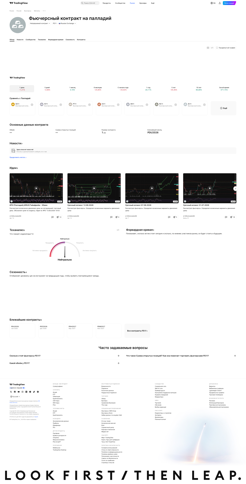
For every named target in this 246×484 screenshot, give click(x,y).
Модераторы (159, 397)
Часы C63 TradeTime (108, 442)
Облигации (56, 396)
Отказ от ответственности (110, 450)
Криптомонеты (58, 398)
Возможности (106, 386)
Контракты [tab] (81, 40)
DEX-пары (56, 403)
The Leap (104, 405)
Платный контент (160, 419)
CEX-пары (56, 400)
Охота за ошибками (107, 460)
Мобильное (56, 448)
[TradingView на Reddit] (38, 391)
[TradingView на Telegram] (30, 391)
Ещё (152, 3)
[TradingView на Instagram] (22, 391)
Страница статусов (107, 462)
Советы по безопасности (109, 458)
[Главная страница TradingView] (19, 3)
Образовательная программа (219, 407)
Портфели (56, 433)
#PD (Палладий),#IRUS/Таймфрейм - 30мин (28, 205)
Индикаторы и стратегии (163, 413)
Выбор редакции (160, 407)
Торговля (158, 403)
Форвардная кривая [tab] (55, 40)
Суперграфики (57, 386)
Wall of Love (158, 388)
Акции (55, 392)
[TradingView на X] (11, 391)
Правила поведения (161, 395)
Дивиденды (57, 425)
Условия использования (109, 448)
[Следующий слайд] (235, 188)
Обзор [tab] (12, 40)
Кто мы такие (105, 421)
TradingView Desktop (59, 450)
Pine (54, 405)
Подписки (104, 388)
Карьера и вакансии (108, 429)
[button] (112, 3)
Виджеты (212, 386)
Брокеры (143, 3)
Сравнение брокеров (108, 403)
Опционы (56, 437)
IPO (54, 427)
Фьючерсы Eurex (107, 413)
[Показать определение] (16, 130)
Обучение (158, 405)
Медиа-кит (104, 431)
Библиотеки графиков (216, 388)
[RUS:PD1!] (11, 201)
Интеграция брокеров (216, 403)
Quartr (36, 416)
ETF (54, 394)
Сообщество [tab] (31, 40)
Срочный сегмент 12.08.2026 (80, 205)
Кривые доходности (59, 435)
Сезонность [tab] (70, 40)
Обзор (103, 398)
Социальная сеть (160, 386)
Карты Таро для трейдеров (110, 439)
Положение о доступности (110, 456)
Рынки (132, 3)
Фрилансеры (159, 417)
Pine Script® (57, 442)
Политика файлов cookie (109, 454)
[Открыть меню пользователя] (220, 3)
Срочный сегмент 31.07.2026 (196, 205)
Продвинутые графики (216, 392)
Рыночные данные (107, 390)
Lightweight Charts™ (215, 390)
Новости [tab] (20, 40)
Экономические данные (61, 421)
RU (214, 3)
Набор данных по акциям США (111, 415)
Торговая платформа (216, 395)
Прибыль (56, 423)
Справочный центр (107, 427)
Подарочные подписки (108, 392)
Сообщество (120, 3)
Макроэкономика (58, 439)
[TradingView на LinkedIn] (26, 391)
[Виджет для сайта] (212, 47)
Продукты (107, 3)
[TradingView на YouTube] (18, 391)
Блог (102, 425)
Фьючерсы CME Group (108, 411)
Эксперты (158, 415)
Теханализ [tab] (42, 40)
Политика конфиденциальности (111, 452)
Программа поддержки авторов (165, 392)
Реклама (212, 400)
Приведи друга (160, 390)
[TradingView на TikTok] (34, 391)
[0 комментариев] (52, 217)
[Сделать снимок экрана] (208, 47)
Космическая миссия (108, 423)
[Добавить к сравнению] (32, 104)
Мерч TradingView (107, 437)
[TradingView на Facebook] (14, 391)
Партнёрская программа (217, 405)
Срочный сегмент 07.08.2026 (138, 205)
